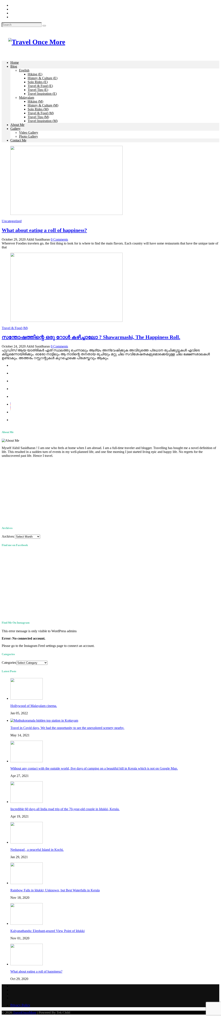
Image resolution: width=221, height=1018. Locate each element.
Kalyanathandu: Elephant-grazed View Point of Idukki (47, 931)
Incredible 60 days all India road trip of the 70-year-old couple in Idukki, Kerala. (65, 809)
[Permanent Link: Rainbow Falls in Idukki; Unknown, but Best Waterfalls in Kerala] (26, 883)
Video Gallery (28, 132)
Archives (8, 536)
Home (14, 62)
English (24, 70)
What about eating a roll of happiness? (44, 230)
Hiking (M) (35, 101)
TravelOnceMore (24, 1012)
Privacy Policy (20, 1005)
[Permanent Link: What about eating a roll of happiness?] (26, 964)
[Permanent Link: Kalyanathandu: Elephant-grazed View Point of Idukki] (26, 923)
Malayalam (26, 97)
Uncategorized (12, 221)
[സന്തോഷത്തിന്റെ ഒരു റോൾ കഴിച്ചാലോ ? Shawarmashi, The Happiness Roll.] (66, 320)
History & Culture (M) (43, 105)
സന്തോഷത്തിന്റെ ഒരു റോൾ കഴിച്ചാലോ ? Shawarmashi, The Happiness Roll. (91, 337)
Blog (13, 66)
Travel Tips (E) (38, 90)
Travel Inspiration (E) (42, 93)
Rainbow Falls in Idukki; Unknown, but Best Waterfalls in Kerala (55, 890)
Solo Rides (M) (38, 109)
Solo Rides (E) (38, 82)
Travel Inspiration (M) (43, 121)
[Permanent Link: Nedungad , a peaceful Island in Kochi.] (26, 842)
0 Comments (59, 239)
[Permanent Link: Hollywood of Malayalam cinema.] (26, 698)
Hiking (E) (35, 74)
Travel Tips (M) (38, 117)
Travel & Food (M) (41, 113)
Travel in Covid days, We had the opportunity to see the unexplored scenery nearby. (67, 728)
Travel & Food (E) (40, 86)
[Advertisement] (110, 491)
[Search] (44, 25)
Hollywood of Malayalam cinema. (33, 706)
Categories (9, 662)
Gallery (15, 128)
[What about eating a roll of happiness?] (66, 214)
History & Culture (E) (42, 78)
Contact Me (18, 140)
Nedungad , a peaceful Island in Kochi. (37, 849)
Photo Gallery (28, 136)
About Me (17, 125)
